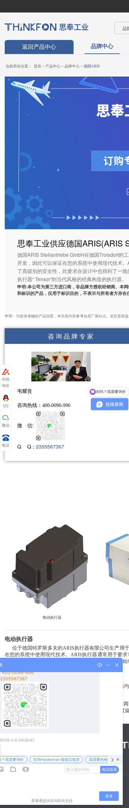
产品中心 (52, 66)
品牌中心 (102, 46)
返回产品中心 (39, 47)
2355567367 (50, 446)
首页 (37, 66)
